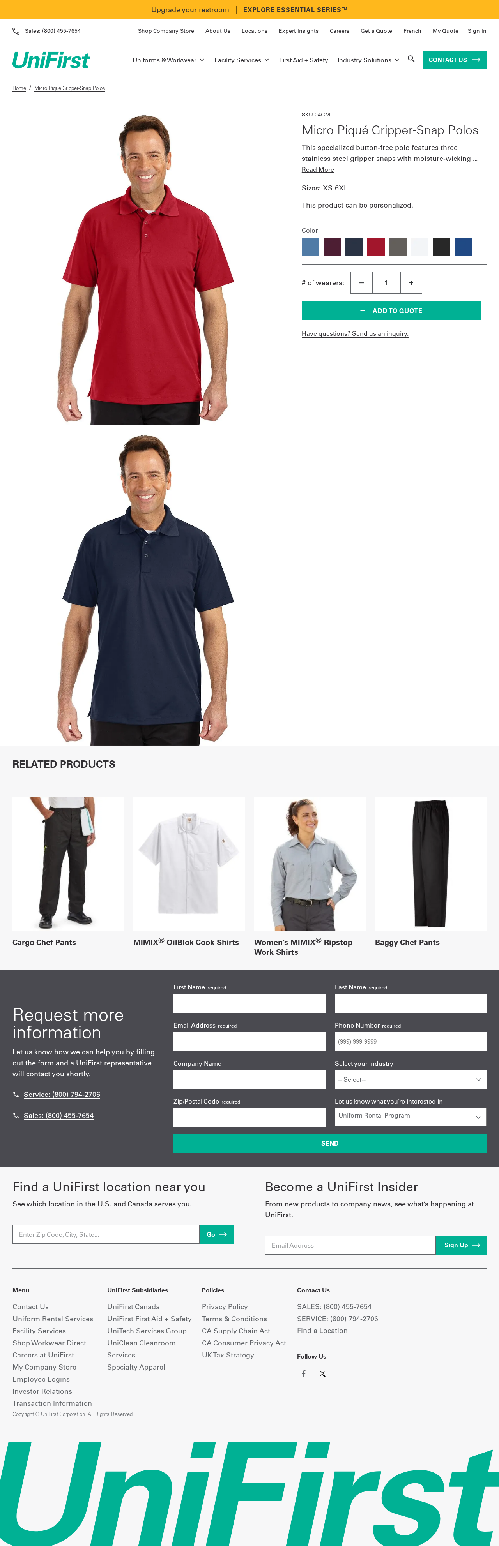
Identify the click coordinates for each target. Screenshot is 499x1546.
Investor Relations (42, 1391)
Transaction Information (52, 1403)
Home (19, 88)
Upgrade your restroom (190, 9)
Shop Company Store (166, 30)
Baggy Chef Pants (407, 942)
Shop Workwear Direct (49, 1342)
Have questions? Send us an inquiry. (355, 333)
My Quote (445, 30)
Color (310, 230)
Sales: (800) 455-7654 (59, 1115)
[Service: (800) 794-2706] (15, 1094)
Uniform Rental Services (52, 1318)
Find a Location (322, 1330)
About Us (217, 30)
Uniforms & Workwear (164, 60)
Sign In (477, 30)
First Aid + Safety (303, 60)
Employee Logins (41, 1379)
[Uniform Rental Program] (410, 1115)
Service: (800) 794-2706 (62, 1094)
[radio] (310, 247)
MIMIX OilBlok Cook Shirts (186, 942)
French (412, 30)
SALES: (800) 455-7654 (334, 1306)
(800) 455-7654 (53, 30)
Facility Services (237, 60)
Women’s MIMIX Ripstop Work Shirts (303, 947)
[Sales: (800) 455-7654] (15, 1115)
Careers (339, 30)
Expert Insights (299, 30)
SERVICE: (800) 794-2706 (337, 1318)
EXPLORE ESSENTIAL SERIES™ (295, 10)
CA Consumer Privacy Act (244, 1342)
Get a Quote (376, 30)
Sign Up (456, 1245)
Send (330, 1143)
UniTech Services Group (147, 1330)
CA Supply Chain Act (236, 1330)
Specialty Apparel (136, 1367)
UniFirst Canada (133, 1306)
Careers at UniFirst (43, 1354)
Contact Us (449, 59)
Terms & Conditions (234, 1318)
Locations (254, 30)
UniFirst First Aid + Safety (149, 1318)
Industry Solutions (364, 60)
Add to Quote (397, 311)
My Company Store (44, 1367)
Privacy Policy (225, 1306)
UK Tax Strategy (228, 1354)
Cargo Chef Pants (44, 942)
